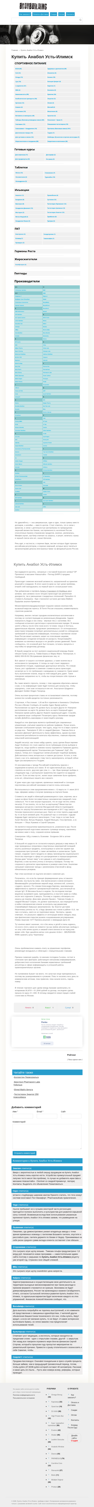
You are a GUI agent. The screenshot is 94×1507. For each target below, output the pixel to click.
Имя (15, 1111)
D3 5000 (54, 1411)
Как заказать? (24, 14)
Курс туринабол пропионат (56, 1424)
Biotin (53, 1475)
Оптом (61, 14)
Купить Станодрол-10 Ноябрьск (53, 591)
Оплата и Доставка (40, 14)
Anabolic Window (57, 1446)
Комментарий (19, 1121)
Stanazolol (55, 1470)
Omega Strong (56, 1394)
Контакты (70, 14)
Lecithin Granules (57, 1439)
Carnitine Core (56, 1463)
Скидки (53, 14)
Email (40, 1111)
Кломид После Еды (72, 1426)
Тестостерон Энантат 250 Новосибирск (26, 1095)
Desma (54, 1453)
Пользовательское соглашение (24, 1398)
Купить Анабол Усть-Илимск (32, 50)
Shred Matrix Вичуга (23, 1089)
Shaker (54, 1435)
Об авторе (47, 1043)
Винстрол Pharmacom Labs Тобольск (26, 1083)
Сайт (63, 1111)
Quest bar (55, 1406)
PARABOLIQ (56, 1458)
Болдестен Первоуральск (26, 1077)
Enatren (54, 1430)
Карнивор (55, 1401)
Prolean (54, 1486)
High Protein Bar (57, 1416)
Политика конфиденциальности (24, 1395)
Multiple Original (57, 1479)
